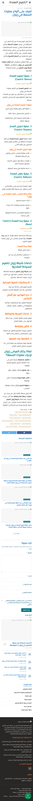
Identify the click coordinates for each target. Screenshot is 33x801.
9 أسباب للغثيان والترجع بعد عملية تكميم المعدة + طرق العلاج (15, 654)
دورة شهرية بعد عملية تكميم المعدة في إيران (14, 661)
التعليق (29, 553)
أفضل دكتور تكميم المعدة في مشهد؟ (22, 792)
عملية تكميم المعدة (26, 789)
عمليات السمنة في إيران (11, 427)
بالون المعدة (28, 696)
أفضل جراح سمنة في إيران (21, 412)
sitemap (5, 796)
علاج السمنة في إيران (15, 424)
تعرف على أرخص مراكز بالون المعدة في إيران (20, 760)
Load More (16, 534)
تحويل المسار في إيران (15, 418)
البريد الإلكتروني (27, 584)
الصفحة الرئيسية (28, 8)
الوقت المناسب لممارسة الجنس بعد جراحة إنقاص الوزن (15, 668)
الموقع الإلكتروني (27, 593)
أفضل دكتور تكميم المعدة (25, 790)
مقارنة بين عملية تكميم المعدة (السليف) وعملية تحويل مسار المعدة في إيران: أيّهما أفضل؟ (18, 482)
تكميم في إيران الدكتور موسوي (23, 703)
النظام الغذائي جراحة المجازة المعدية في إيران (20, 796)
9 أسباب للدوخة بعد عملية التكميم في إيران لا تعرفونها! (21, 644)
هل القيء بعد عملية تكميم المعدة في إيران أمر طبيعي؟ (18, 459)
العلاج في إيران (13, 415)
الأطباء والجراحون (27, 689)
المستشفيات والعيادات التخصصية (23, 693)
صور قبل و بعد (28, 707)
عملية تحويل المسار (26, 710)
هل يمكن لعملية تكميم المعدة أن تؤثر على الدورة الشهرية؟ (14, 676)
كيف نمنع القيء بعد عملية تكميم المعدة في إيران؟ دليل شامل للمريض (18, 504)
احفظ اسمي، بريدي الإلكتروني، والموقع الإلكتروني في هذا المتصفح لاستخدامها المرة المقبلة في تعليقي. (18, 603)
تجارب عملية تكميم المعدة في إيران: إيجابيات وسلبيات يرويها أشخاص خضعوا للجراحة (19, 526)
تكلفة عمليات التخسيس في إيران (22, 421)
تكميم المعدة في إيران (7, 421)
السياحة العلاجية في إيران (24, 415)
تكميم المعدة (20, 8)
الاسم (29, 576)
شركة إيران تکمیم (26, 424)
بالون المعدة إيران (26, 418)
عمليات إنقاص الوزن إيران (24, 427)
